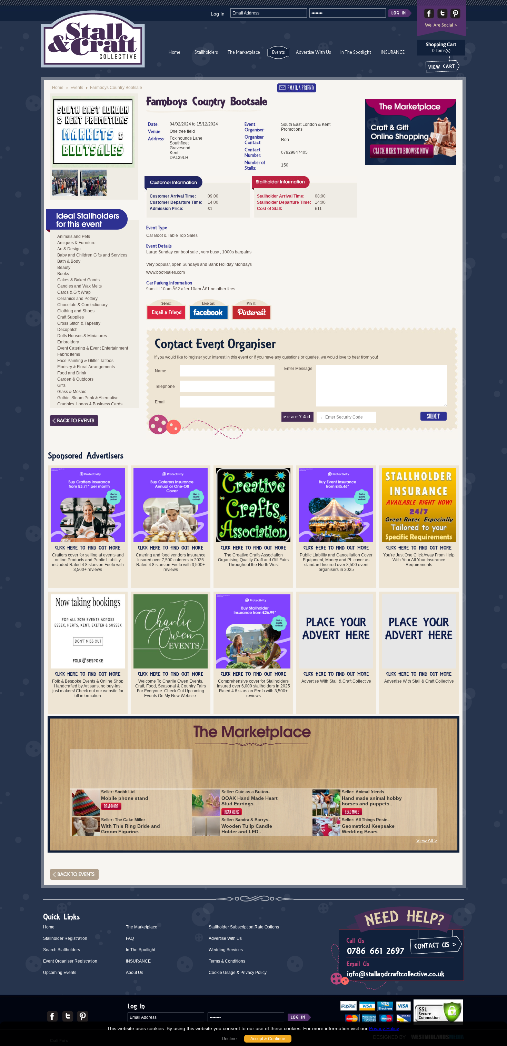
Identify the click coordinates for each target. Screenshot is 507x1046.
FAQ (130, 938)
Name (160, 371)
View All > (426, 840)
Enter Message (298, 368)
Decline (229, 1038)
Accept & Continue (267, 1038)
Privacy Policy (384, 1028)
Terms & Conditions (227, 961)
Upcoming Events (59, 972)
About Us (134, 972)
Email (160, 402)
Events (278, 52)
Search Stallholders (61, 949)
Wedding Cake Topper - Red (128, 761)
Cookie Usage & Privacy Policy (238, 972)
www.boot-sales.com (165, 272)
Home (174, 52)
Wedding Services (226, 949)
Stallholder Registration (65, 938)
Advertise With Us (313, 52)
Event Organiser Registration (70, 961)
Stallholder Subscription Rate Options (244, 927)
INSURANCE (393, 52)
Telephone (165, 386)
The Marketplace (244, 52)
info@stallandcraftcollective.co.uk (395, 973)
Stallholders (206, 52)
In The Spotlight (355, 52)
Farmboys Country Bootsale (116, 87)
